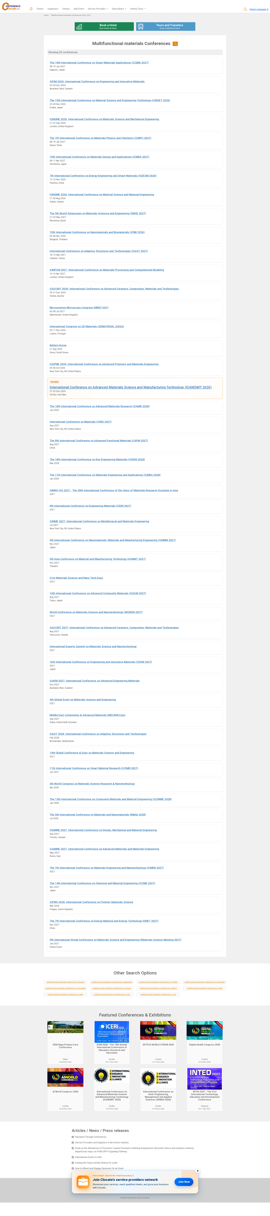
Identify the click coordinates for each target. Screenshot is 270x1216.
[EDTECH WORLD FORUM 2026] (158, 1031)
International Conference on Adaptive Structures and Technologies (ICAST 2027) (99, 251)
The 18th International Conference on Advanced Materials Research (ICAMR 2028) (99, 406)
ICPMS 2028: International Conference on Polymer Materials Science (91, 902)
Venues (66, 8)
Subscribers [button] (118, 8)
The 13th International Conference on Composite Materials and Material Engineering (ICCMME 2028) (111, 799)
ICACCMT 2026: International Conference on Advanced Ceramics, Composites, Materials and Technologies (114, 288)
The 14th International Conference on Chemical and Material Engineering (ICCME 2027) (102, 883)
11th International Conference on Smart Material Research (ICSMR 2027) (94, 768)
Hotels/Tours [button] (137, 8)
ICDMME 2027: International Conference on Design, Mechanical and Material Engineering (103, 830)
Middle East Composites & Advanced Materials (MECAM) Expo (87, 715)
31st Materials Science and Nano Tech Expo (76, 577)
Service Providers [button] (97, 8)
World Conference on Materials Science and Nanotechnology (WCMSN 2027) (96, 612)
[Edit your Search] (175, 44)
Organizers (53, 8)
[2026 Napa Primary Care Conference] (65, 1031)
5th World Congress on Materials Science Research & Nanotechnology (92, 783)
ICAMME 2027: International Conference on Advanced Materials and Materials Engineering (104, 849)
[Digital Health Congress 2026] (205, 1031)
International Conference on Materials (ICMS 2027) (81, 421)
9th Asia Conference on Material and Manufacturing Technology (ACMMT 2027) (98, 559)
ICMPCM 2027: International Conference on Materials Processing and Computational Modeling (107, 270)
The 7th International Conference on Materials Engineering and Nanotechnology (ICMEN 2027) (107, 867)
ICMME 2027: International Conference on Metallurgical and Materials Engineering (99, 521)
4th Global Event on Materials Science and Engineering (83, 699)
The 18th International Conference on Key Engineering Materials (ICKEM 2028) (97, 459)
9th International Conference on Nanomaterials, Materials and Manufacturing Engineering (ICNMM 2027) (113, 540)
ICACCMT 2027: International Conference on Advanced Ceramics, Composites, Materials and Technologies (114, 627)
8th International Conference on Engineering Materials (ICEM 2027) (90, 505)
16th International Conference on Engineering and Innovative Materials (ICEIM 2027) (101, 662)
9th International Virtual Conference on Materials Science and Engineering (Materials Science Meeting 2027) (115, 939)
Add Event (79, 8)
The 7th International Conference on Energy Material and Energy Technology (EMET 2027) (104, 921)
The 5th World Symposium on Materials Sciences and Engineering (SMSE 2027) (98, 213)
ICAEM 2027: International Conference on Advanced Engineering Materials (95, 680)
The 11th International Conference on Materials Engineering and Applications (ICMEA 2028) (105, 475)
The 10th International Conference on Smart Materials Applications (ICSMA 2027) (99, 62)
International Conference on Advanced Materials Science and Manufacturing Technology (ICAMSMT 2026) (131, 387)
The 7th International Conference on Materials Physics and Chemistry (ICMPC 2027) (100, 138)
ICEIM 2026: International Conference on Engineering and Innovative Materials (97, 81)
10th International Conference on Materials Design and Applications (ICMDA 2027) (99, 156)
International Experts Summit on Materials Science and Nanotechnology (93, 646)
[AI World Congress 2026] (65, 1078)
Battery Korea (58, 345)
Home (46, 15)
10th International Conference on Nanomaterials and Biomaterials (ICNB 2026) (97, 232)
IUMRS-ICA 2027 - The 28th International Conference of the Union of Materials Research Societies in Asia (114, 490)
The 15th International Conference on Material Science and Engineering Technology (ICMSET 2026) (110, 100)
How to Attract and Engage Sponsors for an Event (99, 1168)
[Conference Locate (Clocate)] (12, 6)
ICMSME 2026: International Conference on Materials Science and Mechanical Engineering (104, 119)
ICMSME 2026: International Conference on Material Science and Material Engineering (102, 194)
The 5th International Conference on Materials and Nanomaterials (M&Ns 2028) (98, 814)
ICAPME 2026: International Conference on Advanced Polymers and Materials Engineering (104, 364)
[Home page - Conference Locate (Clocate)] (31, 8)
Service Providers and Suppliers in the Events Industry (102, 1142)
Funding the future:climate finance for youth (96, 1162)
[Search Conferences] (245, 9)
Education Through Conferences (90, 1137)
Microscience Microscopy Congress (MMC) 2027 (79, 307)
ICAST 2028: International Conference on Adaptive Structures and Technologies (98, 734)
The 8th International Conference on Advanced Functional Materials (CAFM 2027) (99, 440)
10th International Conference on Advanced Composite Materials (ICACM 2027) (98, 593)
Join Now (184, 1181)
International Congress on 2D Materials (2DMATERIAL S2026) (87, 326)
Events (40, 8)
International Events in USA (88, 1157)
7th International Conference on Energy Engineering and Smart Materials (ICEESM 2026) (103, 175)
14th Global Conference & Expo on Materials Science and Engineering (92, 752)
